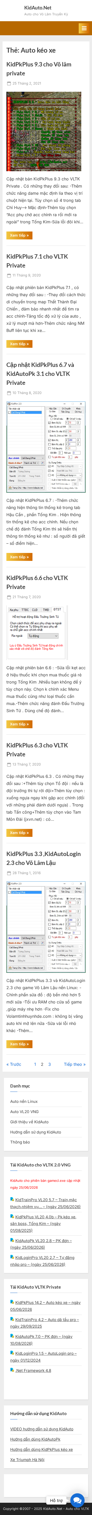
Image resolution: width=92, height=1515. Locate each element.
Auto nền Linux (24, 1101)
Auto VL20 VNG (24, 1111)
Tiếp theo (73, 1064)
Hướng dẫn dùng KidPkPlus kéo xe (41, 1449)
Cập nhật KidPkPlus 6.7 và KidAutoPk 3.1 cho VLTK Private (40, 373)
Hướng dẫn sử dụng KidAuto (35, 1132)
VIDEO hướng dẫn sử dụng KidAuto (41, 1429)
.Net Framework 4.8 (33, 1370)
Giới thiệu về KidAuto (29, 1121)
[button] (77, 1500)
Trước (15, 1064)
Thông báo (20, 1142)
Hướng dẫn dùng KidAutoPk (35, 1439)
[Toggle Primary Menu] (84, 28)
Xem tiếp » (21, 236)
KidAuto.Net (37, 7)
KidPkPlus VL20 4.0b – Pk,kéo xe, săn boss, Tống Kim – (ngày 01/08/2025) (43, 1224)
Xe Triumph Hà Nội (27, 1459)
